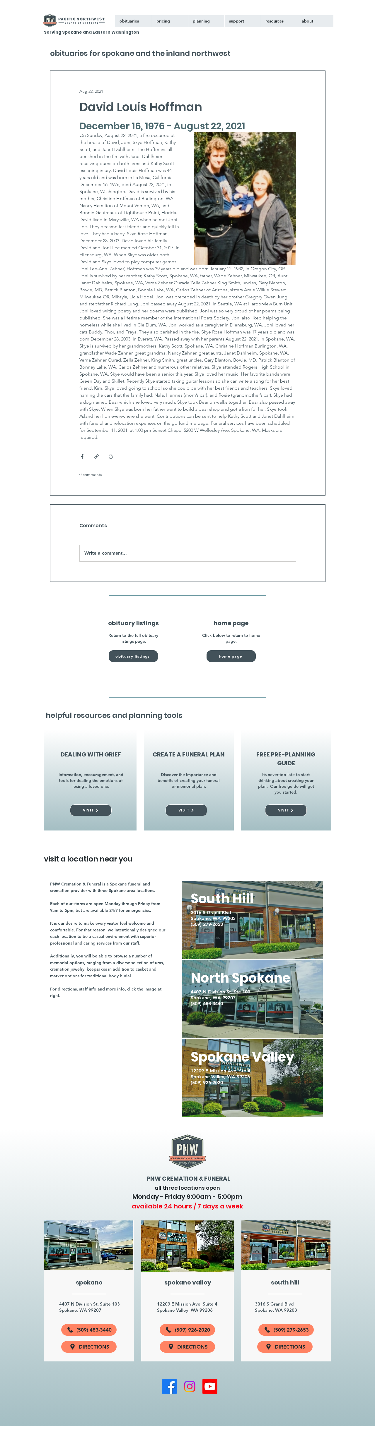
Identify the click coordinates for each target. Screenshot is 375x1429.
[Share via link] (96, 456)
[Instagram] (189, 1386)
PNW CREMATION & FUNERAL (188, 1179)
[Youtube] (209, 1386)
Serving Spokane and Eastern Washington (91, 32)
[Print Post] (111, 456)
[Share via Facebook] (82, 456)
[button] (242, 21)
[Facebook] (169, 1386)
